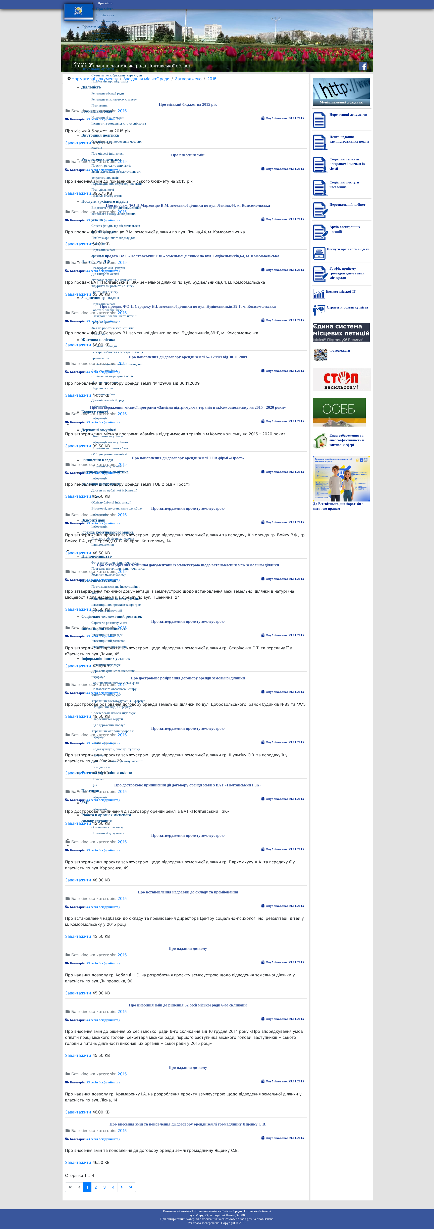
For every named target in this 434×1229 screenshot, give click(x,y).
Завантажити (78, 879)
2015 (122, 898)
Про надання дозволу (188, 948)
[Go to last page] (131, 1187)
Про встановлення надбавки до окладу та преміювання (188, 892)
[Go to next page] (122, 1187)
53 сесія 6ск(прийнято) (103, 850)
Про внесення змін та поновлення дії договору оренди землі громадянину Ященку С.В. (188, 1124)
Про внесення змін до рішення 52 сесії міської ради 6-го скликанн (188, 1005)
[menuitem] (105, 3)
